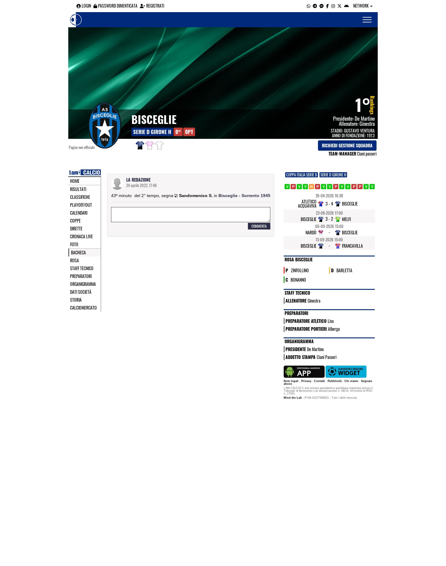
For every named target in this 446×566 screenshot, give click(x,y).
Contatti (319, 381)
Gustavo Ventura (359, 130)
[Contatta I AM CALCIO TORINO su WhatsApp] (308, 5)
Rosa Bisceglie (299, 259)
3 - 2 (329, 219)
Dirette (76, 228)
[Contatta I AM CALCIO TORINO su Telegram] (315, 5)
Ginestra (367, 123)
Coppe (75, 221)
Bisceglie (154, 119)
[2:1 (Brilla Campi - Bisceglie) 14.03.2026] (335, 186)
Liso (331, 321)
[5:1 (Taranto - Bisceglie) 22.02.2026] (317, 186)
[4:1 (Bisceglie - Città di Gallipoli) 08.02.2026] (299, 186)
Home (74, 181)
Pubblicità (335, 381)
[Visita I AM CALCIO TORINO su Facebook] (327, 5)
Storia (76, 300)
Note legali (291, 381)
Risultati (78, 189)
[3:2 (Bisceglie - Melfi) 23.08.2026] (372, 186)
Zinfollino (300, 270)
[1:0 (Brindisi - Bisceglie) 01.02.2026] (293, 186)
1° (363, 104)
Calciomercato (83, 308)
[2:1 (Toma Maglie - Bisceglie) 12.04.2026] (353, 186)
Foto (74, 244)
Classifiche (80, 197)
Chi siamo (351, 381)
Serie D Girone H (152, 132)
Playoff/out (81, 205)
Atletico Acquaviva (307, 203)
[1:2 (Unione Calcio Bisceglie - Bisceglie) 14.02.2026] (305, 186)
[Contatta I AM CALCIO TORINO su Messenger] (321, 5)
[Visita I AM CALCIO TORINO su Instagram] (333, 5)
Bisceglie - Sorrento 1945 (244, 195)
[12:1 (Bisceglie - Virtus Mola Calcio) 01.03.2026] (323, 186)
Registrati (154, 5)
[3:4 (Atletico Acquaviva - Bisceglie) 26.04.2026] (366, 186)
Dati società (80, 292)
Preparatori (81, 276)
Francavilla (352, 246)
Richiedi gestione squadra (347, 145)
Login (86, 5)
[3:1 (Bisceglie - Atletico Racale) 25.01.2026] (287, 186)
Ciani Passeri (326, 357)
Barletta (344, 270)
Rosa (74, 260)
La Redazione (138, 180)
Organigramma (83, 284)
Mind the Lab (293, 397)
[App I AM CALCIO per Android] (346, 5)
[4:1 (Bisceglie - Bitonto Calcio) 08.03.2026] (329, 186)
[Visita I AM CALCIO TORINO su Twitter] (339, 5)
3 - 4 (329, 203)
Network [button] (361, 5)
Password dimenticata (117, 5)
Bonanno (298, 279)
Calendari (78, 213)
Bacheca (78, 252)
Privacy (306, 381)
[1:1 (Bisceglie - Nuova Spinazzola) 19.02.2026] (311, 186)
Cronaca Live (81, 236)
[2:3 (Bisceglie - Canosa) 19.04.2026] (360, 186)
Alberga (334, 329)
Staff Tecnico (81, 268)
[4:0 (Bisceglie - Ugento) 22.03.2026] (341, 186)
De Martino (365, 118)
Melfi (346, 219)
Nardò (311, 232)
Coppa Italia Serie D (301, 174)
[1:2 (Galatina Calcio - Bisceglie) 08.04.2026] (347, 186)
